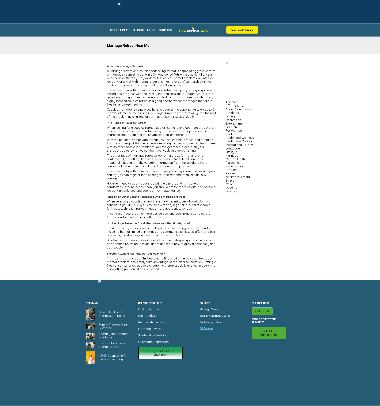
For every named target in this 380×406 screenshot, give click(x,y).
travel (230, 184)
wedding (231, 187)
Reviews (231, 173)
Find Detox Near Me (144, 30)
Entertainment (235, 123)
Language (233, 148)
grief (229, 134)
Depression (233, 120)
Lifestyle (231, 152)
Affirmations (234, 105)
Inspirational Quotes (240, 145)
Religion (231, 170)
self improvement (238, 177)
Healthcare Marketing (241, 141)
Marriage (232, 155)
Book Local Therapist (242, 30)
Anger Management (240, 109)
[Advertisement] (249, 213)
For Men (231, 127)
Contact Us (165, 30)
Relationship (234, 166)
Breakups (232, 113)
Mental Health (235, 159)
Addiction (232, 102)
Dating (230, 116)
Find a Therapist (119, 30)
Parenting (232, 162)
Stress (230, 180)
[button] (160, 353)
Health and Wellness (240, 138)
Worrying (232, 191)
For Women (234, 130)
